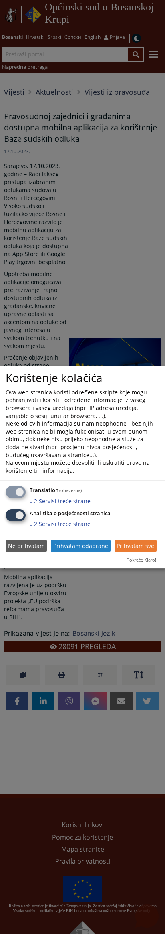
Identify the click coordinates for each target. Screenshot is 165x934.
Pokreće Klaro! (141, 560)
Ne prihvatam (26, 546)
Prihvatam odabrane (80, 546)
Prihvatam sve (135, 546)
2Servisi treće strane (60, 501)
